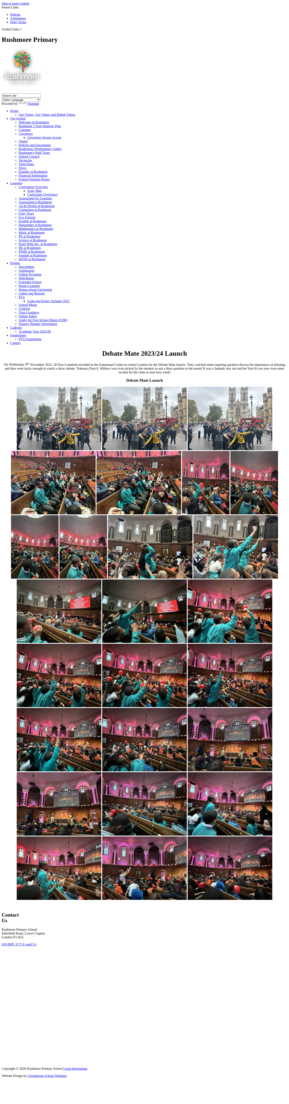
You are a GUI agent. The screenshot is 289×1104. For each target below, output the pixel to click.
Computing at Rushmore (35, 210)
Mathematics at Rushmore (36, 229)
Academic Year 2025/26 (35, 331)
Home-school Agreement (35, 289)
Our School (18, 118)
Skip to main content (15, 3)
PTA (22, 297)
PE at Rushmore (29, 236)
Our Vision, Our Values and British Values (47, 114)
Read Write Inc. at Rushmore (38, 244)
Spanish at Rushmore (33, 255)
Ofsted (23, 141)
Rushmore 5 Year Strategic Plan (40, 126)
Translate (33, 103)
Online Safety (28, 316)
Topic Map (34, 191)
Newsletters (26, 267)
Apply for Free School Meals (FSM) (43, 320)
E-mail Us (29, 944)
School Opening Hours (34, 179)
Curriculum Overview (33, 187)
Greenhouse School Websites (47, 1076)
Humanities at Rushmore (35, 225)
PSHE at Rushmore (32, 251)
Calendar (25, 130)
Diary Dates (18, 22)
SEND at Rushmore (32, 259)
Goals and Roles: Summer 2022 (48, 301)
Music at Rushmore (32, 232)
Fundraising (18, 335)
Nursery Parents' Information (38, 324)
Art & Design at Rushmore (37, 206)
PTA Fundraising (30, 339)
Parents (15, 263)
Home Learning (29, 286)
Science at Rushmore (33, 240)
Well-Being (26, 278)
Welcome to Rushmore (34, 122)
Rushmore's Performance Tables (40, 149)
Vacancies (25, 160)
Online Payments (30, 274)
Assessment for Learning (35, 198)
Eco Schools (27, 217)
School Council (29, 156)
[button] (20, 29)
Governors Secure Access (44, 137)
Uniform (24, 308)
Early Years (26, 213)
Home (14, 111)
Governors (26, 133)
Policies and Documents (35, 145)
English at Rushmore (33, 221)
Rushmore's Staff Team (34, 152)
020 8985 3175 (12, 944)
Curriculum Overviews (42, 194)
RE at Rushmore (30, 248)
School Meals (28, 305)
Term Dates (26, 164)
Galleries (16, 327)
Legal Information (75, 1068)
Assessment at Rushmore (35, 202)
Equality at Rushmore (33, 172)
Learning (16, 183)
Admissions (18, 18)
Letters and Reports (32, 293)
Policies (15, 14)
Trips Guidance (29, 312)
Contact (15, 343)
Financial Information (33, 175)
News (22, 168)
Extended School (30, 282)
